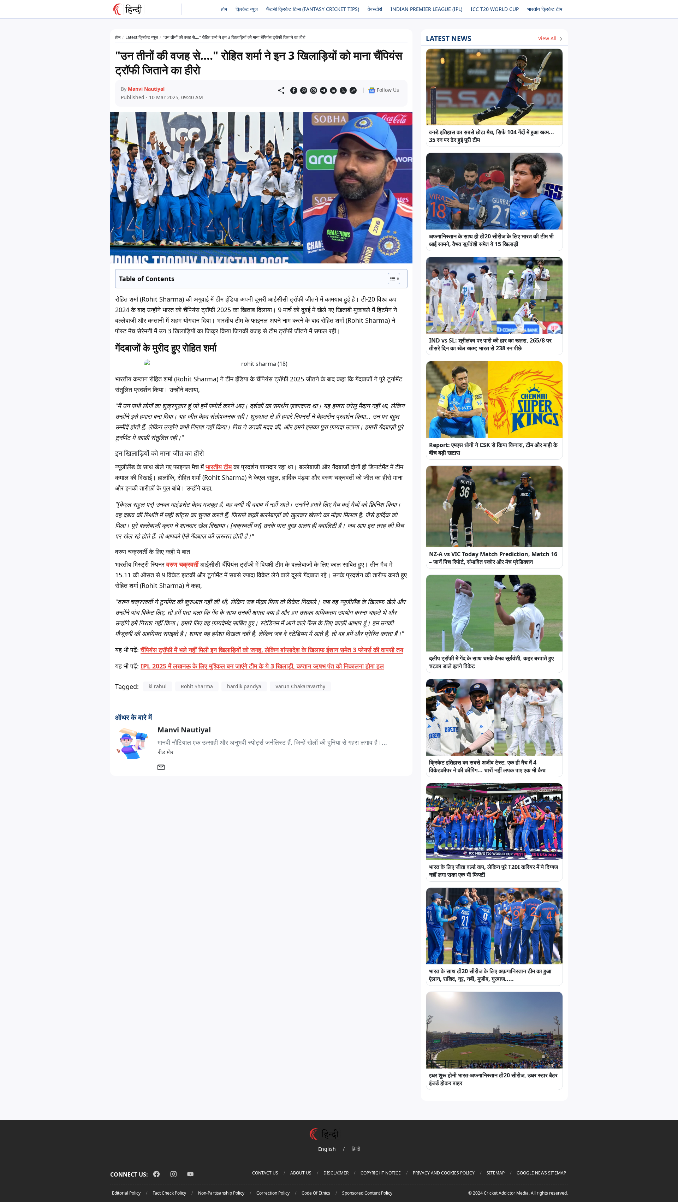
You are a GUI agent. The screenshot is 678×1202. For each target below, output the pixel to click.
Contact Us (265, 1173)
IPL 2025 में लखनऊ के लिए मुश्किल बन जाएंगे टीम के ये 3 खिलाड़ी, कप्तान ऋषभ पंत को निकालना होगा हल (262, 666)
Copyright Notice (381, 1173)
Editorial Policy (126, 1193)
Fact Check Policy (169, 1193)
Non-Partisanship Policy (221, 1193)
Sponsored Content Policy (367, 1193)
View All (548, 38)
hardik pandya (244, 686)
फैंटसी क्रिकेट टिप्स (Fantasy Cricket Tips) (312, 9)
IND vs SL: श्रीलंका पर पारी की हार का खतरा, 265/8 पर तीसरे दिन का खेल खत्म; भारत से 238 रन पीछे (490, 344)
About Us (300, 1173)
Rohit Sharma (197, 686)
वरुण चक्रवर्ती (182, 564)
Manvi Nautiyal (146, 88)
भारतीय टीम (219, 467)
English (327, 1149)
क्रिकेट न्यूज (247, 9)
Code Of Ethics (316, 1193)
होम (224, 9)
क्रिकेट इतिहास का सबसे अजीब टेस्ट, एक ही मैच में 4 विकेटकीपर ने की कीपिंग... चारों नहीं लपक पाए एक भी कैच (487, 766)
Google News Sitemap (541, 1173)
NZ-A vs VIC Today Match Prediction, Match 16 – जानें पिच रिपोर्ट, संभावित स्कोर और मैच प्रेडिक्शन (493, 558)
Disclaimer (336, 1173)
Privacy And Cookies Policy (444, 1173)
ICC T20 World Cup (495, 9)
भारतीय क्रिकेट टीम (544, 9)
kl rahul (158, 686)
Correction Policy (273, 1193)
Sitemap (496, 1173)
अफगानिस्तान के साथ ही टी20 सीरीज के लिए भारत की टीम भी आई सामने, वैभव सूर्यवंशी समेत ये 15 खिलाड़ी (491, 240)
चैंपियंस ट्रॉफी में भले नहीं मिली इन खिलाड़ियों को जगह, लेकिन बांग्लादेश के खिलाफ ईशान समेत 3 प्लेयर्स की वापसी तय (272, 649)
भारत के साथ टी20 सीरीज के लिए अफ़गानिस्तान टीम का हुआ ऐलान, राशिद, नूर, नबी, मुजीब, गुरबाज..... (490, 975)
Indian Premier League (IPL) (426, 9)
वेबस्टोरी (375, 9)
